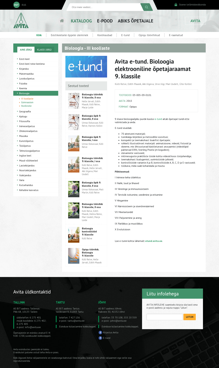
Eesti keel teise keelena (32, 63)
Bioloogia (24, 93)
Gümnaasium (27, 102)
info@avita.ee (33, 327)
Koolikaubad (104, 35)
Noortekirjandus (27, 170)
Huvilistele (26, 105)
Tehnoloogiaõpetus (29, 150)
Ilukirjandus (25, 175)
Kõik (39, 35)
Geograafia (25, 111)
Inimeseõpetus (27, 126)
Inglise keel (25, 155)
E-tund (125, 35)
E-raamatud (176, 35)
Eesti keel (24, 59)
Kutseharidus (26, 185)
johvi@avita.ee (118, 320)
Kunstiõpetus (26, 141)
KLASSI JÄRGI (44, 49)
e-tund (158, 119)
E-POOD (105, 21)
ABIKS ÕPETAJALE (135, 21)
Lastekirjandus (27, 165)
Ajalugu (23, 116)
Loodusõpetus (26, 78)
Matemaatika (26, 73)
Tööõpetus (25, 145)
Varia (21, 180)
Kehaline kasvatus (28, 190)
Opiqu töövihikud (149, 35)
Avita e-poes (51, 352)
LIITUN (189, 316)
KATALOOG (81, 21)
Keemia (23, 88)
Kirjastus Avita (110, 332)
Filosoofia (24, 121)
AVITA (195, 20)
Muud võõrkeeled (28, 160)
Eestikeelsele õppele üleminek (69, 35)
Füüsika (23, 83)
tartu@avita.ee (76, 320)
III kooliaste (27, 98)
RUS (24, 4)
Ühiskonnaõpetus (28, 131)
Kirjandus (24, 68)
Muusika (23, 136)
